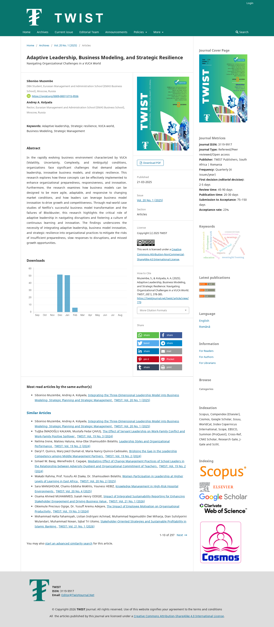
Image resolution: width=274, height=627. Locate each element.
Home (26, 32)
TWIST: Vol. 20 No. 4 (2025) (74, 491)
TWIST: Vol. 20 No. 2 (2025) (98, 481)
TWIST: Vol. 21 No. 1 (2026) (127, 501)
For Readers (206, 351)
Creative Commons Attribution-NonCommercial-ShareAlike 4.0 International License (160, 254)
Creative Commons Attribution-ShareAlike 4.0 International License (179, 616)
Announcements (116, 32)
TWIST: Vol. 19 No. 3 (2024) (95, 436)
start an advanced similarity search (68, 543)
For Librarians (207, 363)
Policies (139, 32)
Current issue (64, 32)
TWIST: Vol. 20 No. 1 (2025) (132, 400)
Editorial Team (89, 32)
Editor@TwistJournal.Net (77, 595)
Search (243, 32)
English (204, 321)
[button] (148, 335)
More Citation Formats (153, 310)
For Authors (206, 357)
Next (180, 535)
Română (204, 327)
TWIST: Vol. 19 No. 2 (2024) (72, 446)
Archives (42, 32)
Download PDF (152, 163)
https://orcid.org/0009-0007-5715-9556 (55, 96)
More (157, 32)
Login (250, 3)
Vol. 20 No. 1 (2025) (65, 45)
